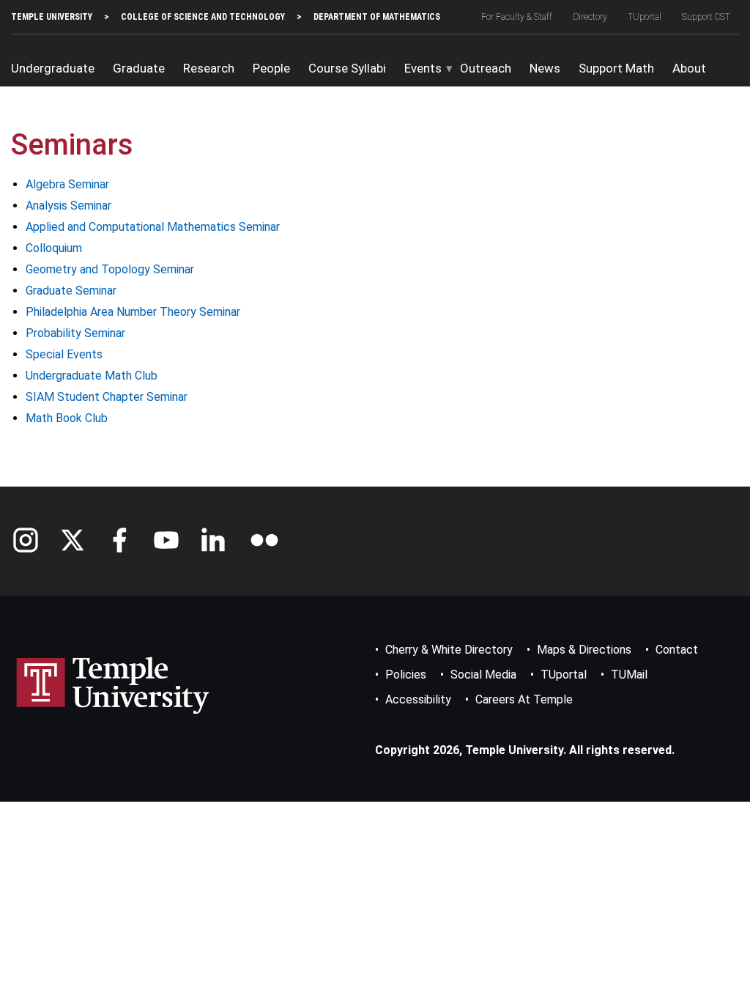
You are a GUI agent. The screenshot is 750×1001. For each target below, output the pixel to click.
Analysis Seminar (68, 206)
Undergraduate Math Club (91, 376)
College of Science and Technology (203, 17)
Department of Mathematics (376, 17)
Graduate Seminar (71, 291)
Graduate (139, 68)
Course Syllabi (347, 68)
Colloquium (54, 248)
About (689, 68)
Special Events (64, 354)
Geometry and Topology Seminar (110, 269)
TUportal (644, 17)
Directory (590, 17)
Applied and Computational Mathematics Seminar (153, 227)
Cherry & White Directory (449, 650)
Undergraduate (52, 68)
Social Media (483, 675)
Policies (405, 675)
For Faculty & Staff (516, 17)
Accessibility (418, 699)
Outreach (485, 68)
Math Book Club (67, 418)
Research (208, 68)
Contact (677, 650)
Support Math (616, 68)
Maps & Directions (584, 650)
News (545, 68)
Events (423, 68)
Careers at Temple (524, 699)
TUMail (629, 675)
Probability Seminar (75, 333)
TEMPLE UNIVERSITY (51, 17)
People (271, 68)
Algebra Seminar (67, 184)
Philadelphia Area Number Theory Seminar (133, 312)
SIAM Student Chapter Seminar (107, 397)
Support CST (706, 17)
